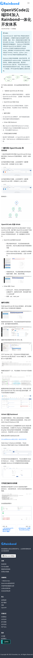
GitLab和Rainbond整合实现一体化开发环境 (13, 439)
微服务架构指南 (5, 569)
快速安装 (3, 564)
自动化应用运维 (5, 591)
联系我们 (3, 638)
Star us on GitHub (10, 556)
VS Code (11, 42)
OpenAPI (3, 607)
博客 (2, 605)
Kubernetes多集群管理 (7, 583)
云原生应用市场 (5, 588)
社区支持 (3, 624)
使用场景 (3, 600)
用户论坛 (3, 627)
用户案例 (3, 602)
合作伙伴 (3, 619)
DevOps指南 (5, 566)
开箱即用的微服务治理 (7, 586)
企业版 (3, 636)
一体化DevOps (5, 581)
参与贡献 (3, 622)
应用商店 (3, 617)
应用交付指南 (5, 571)
